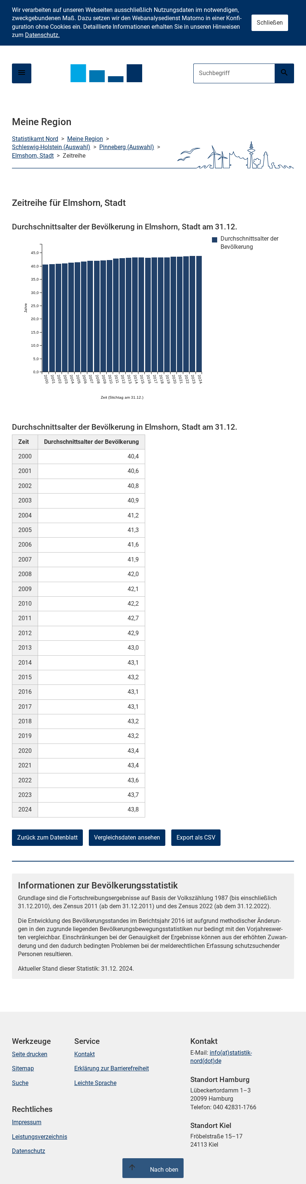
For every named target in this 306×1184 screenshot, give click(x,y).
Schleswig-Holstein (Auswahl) (51, 147)
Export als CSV (196, 837)
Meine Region (85, 138)
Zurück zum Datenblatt (47, 837)
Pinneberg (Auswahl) (126, 147)
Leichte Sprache (95, 1082)
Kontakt (84, 1054)
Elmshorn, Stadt (33, 155)
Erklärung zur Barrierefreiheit (111, 1068)
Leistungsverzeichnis (39, 1136)
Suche (20, 1082)
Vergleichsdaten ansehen (127, 837)
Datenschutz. (42, 34)
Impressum (26, 1122)
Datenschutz (28, 1150)
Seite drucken (29, 1054)
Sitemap (23, 1068)
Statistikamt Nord (35, 138)
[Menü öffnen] (21, 73)
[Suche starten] (284, 73)
